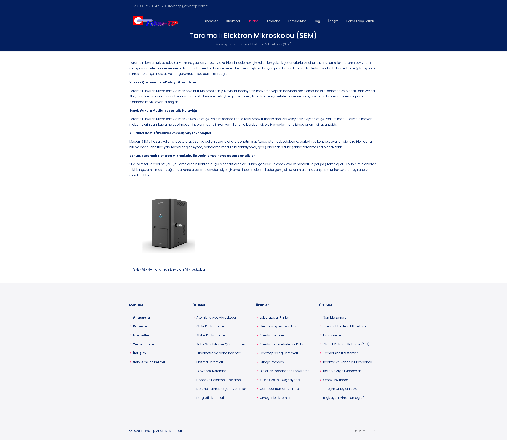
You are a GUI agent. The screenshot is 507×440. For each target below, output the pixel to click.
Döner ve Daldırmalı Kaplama (218, 380)
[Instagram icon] (364, 431)
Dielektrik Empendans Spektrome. (285, 371)
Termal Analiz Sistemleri (340, 353)
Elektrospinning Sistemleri (279, 353)
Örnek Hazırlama (335, 380)
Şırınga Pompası (272, 362)
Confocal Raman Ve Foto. (280, 389)
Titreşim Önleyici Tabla (340, 389)
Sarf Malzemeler (335, 317)
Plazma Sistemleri (209, 362)
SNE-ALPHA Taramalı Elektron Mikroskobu (169, 269)
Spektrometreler (272, 335)
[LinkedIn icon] (359, 431)
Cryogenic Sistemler (275, 397)
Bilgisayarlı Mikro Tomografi (343, 397)
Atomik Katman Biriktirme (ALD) (346, 344)
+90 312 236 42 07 (150, 6)
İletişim (139, 353)
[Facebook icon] (355, 431)
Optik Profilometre (210, 326)
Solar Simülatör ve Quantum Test (221, 344)
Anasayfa (223, 44)
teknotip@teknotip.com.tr (188, 6)
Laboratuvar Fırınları (275, 317)
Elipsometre (332, 335)
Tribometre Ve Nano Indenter (218, 353)
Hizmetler (141, 335)
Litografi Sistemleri (210, 397)
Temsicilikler (144, 344)
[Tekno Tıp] (155, 21)
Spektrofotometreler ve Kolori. (282, 344)
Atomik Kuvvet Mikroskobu (216, 317)
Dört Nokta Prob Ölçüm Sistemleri (221, 389)
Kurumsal (141, 326)
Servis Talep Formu (149, 362)
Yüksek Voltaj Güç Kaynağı (280, 380)
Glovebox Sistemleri (211, 371)
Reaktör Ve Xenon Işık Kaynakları (347, 362)
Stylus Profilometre (210, 335)
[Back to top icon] (374, 430)
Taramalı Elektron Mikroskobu (345, 326)
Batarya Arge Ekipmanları (342, 371)
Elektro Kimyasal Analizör (278, 326)
